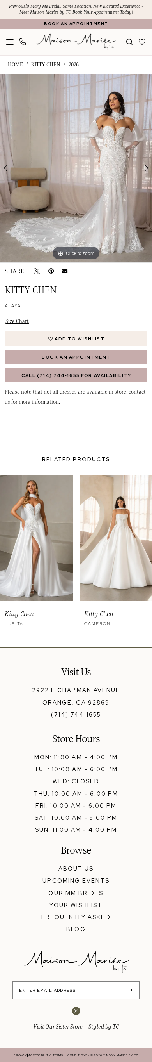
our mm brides (75, 893)
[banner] (76, 42)
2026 (74, 64)
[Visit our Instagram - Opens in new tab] (76, 1011)
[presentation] (36, 538)
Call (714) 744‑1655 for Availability (76, 375)
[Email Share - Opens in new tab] (64, 271)
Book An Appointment (76, 357)
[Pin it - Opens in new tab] (51, 271)
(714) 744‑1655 (76, 714)
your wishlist (75, 905)
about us (76, 868)
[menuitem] (10, 42)
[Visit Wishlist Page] (142, 42)
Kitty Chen (45, 64)
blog (75, 929)
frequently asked (75, 917)
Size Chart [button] (17, 321)
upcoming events (75, 880)
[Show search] (130, 42)
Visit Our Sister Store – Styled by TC (76, 1026)
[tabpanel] (76, 168)
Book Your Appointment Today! (102, 12)
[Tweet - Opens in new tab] (37, 271)
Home (15, 64)
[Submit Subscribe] (131, 990)
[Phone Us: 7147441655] (23, 42)
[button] (10, 42)
